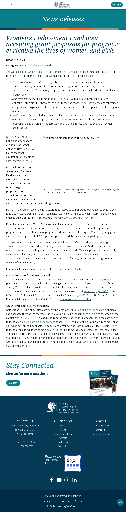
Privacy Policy (49, 500)
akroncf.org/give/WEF (96, 291)
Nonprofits (63, 446)
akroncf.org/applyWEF (18, 161)
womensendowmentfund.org (76, 299)
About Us (63, 425)
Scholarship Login (101, 434)
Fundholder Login (101, 425)
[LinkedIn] (74, 480)
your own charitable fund (90, 341)
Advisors (63, 438)
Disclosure (66, 500)
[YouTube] (59, 480)
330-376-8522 (29, 442)
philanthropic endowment (40, 322)
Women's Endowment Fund (35, 65)
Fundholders (63, 442)
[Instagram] (67, 480)
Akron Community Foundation (62, 5)
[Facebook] (51, 480)
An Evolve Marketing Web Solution (63, 506)
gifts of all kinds (53, 330)
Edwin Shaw (80, 318)
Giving (63, 429)
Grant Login (101, 429)
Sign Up (13, 383)
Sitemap (79, 500)
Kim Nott (79, 269)
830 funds (11, 326)
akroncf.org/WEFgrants (91, 236)
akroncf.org (26, 345)
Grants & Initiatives (63, 434)
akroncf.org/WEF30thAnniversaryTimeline (75, 217)
